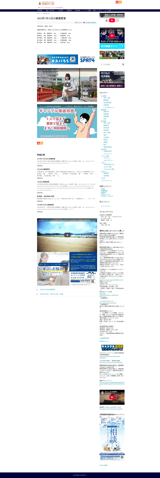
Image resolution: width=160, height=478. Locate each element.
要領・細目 (107, 123)
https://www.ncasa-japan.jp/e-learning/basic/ (111, 362)
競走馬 (106, 139)
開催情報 (69, 10)
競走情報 (77, 10)
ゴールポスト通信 (109, 169)
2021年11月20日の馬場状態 (46, 159)
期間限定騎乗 (108, 147)
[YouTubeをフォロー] (117, 2)
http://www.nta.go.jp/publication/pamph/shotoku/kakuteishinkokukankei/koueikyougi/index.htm (112, 384)
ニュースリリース (106, 180)
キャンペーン (108, 153)
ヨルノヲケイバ (108, 160)
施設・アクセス (97, 10)
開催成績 (106, 114)
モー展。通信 (108, 166)
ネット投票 (108, 10)
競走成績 (106, 130)
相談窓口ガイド (104, 341)
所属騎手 (103, 192)
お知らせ (103, 171)
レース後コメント (109, 107)
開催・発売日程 (50, 10)
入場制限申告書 (104, 338)
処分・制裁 (107, 132)
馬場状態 (106, 105)
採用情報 (106, 175)
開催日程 (106, 111)
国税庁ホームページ (111, 374)
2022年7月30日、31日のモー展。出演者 (51, 294)
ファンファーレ (105, 206)
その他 (103, 178)
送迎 (105, 118)
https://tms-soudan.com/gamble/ (108, 303)
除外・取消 (107, 97)
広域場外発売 (108, 151)
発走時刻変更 (108, 102)
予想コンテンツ (105, 194)
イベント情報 (87, 10)
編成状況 (106, 125)
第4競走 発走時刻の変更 (45, 196)
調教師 (106, 142)
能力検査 (106, 127)
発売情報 (103, 149)
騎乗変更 (93, 22)
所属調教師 (104, 190)
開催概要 (106, 116)
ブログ (103, 162)
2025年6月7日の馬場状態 (45, 205)
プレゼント (107, 157)
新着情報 (39, 10)
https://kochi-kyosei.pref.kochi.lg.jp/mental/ (111, 409)
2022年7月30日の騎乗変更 (47, 289)
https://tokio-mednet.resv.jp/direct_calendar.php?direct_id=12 (109, 295)
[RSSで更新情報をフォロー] (120, 2)
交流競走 (106, 137)
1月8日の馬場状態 (43, 182)
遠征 (105, 135)
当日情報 (60, 10)
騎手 (105, 144)
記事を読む (40, 165)
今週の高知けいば (109, 164)
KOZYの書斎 (103, 465)
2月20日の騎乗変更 (43, 169)
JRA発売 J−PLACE (107, 196)
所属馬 (103, 189)
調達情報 (106, 173)
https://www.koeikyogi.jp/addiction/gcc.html (111, 280)
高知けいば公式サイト (81, 475)
